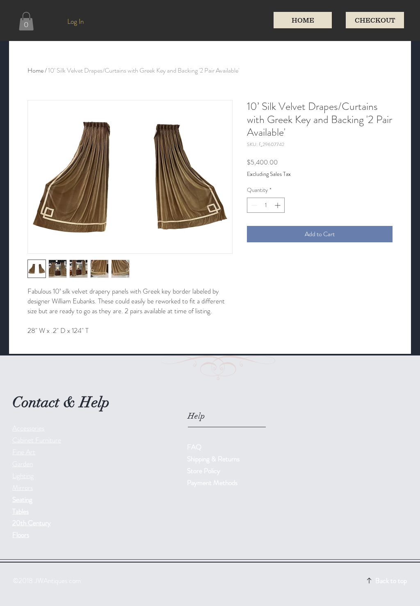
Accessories (28, 428)
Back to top (391, 580)
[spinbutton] (265, 205)
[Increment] (278, 205)
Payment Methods (213, 483)
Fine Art (23, 452)
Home (35, 70)
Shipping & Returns (214, 459)
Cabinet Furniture (36, 440)
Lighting (23, 476)
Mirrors (22, 487)
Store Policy (203, 471)
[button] (26, 21)
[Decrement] (253, 205)
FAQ (194, 447)
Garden (22, 464)
